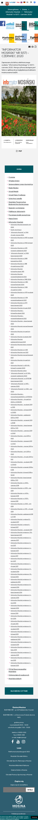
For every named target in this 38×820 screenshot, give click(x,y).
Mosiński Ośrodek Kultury (19, 756)
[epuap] (12, 2)
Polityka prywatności (18, 814)
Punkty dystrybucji (16, 230)
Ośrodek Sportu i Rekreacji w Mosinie (19, 761)
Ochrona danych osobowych (19, 675)
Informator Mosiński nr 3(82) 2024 (21, 279)
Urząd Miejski (13, 191)
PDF (20, 151)
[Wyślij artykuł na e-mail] (29, 46)
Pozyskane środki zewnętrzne (19, 215)
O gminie (12, 177)
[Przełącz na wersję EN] (21, 2)
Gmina (24, 9)
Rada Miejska (13, 188)
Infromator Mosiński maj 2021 (19, 352)
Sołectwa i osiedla (15, 198)
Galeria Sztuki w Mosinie (19, 770)
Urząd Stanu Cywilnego (17, 195)
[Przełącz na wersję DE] (24, 2)
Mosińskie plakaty (15, 679)
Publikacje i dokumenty (17, 211)
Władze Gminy (14, 181)
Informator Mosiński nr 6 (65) (19, 350)
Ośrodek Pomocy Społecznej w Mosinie (19, 775)
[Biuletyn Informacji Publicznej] (17, 2)
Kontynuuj (34, 817)
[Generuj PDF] (35, 46)
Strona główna (13, 9)
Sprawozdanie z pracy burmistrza (21, 184)
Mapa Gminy (13, 218)
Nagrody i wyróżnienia (16, 208)
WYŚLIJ (30, 790)
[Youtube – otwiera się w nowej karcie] (17, 741)
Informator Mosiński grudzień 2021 (21, 337)
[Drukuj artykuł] (33, 46)
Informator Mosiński (16, 222)
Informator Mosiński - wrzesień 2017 (21, 530)
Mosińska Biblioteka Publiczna (19, 765)
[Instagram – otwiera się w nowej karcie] (23, 741)
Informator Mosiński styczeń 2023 (21, 308)
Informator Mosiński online (18, 370)
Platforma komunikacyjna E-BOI (19, 752)
